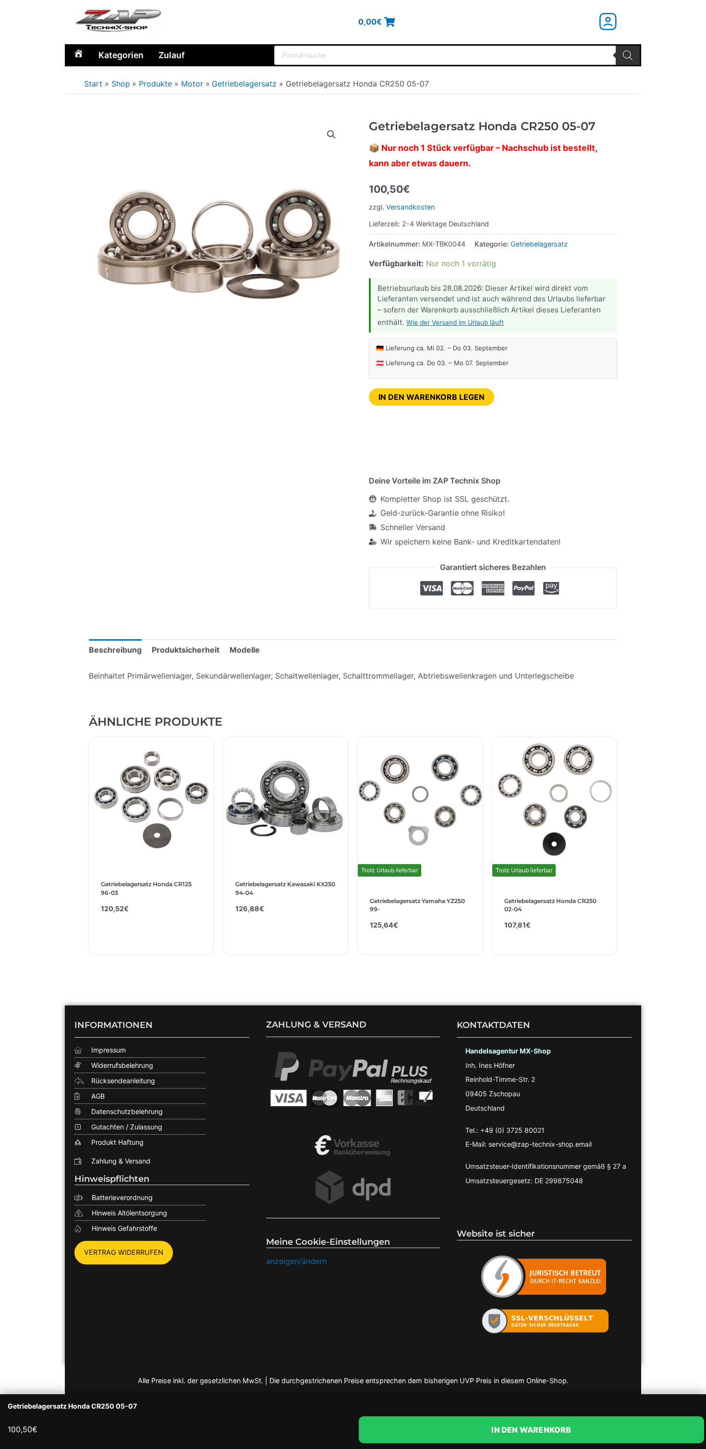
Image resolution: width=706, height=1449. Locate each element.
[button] (331, 134)
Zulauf (171, 55)
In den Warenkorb (531, 1430)
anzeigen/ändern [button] (296, 1261)
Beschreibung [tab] (115, 650)
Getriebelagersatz (539, 244)
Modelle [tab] (245, 650)
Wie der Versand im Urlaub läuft (455, 322)
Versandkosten (410, 207)
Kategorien (121, 55)
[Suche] (628, 55)
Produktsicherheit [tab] (185, 650)
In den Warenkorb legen (431, 397)
